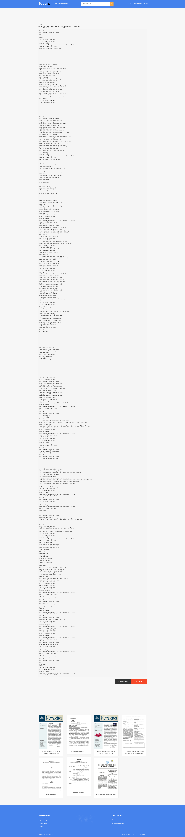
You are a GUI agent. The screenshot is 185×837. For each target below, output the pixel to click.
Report (140, 681)
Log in (114, 820)
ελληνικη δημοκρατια (78, 751)
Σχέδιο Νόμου (51, 795)
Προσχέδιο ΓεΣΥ (78, 793)
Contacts (41, 826)
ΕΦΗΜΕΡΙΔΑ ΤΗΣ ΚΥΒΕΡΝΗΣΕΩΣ (106, 795)
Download (123, 681)
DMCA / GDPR (135, 834)
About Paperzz (43, 823)
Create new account (118, 823)
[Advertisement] (92, 16)
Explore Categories (44, 820)
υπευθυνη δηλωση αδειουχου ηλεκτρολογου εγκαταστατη (134, 752)
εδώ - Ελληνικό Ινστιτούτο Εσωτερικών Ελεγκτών (51, 752)
